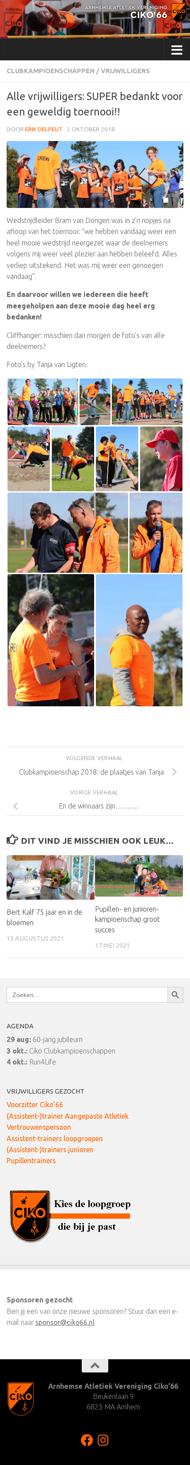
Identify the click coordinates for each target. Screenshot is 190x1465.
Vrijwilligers (125, 70)
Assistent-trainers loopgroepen (55, 1138)
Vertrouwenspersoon (39, 1127)
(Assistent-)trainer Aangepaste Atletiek (68, 1116)
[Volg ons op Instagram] (103, 1440)
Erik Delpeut (44, 129)
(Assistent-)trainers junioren (50, 1149)
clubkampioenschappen (51, 70)
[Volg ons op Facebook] (87, 1440)
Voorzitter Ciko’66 (35, 1105)
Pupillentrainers (31, 1161)
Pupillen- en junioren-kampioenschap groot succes (127, 919)
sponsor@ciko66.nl (65, 1322)
